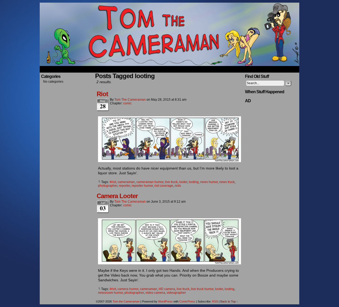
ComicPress (187, 301)
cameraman (126, 182)
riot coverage (163, 186)
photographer (107, 186)
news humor (209, 182)
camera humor (128, 289)
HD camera (167, 289)
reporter (124, 186)
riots (178, 186)
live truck (171, 182)
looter (183, 182)
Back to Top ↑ (229, 301)
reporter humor (142, 186)
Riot (102, 93)
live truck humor (202, 289)
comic (127, 103)
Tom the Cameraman (169, 34)
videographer (176, 293)
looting (194, 182)
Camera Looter (117, 195)
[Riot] (169, 161)
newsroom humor (110, 293)
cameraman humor (149, 182)
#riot (113, 182)
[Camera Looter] (169, 263)
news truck (227, 182)
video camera (155, 293)
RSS (215, 301)
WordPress (165, 301)
